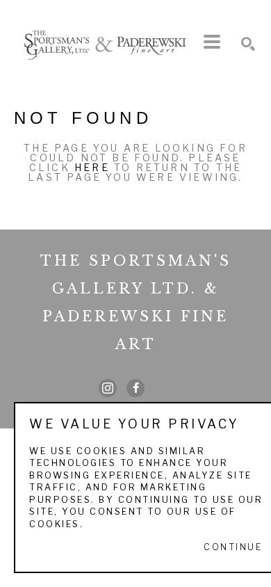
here (92, 167)
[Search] (248, 44)
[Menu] (212, 42)
